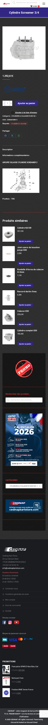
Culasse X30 (23, 311)
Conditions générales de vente (17, 594)
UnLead (14, 722)
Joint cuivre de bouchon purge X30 (28, 248)
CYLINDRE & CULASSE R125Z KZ (23, 116)
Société (8, 611)
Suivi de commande (13, 605)
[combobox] (24, 486)
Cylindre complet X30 (27, 330)
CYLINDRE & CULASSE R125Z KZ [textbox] (23, 486)
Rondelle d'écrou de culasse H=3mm (30, 270)
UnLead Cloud (32, 722)
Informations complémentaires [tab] (15, 155)
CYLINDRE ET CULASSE (19, 123)
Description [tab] (7, 149)
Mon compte (10, 600)
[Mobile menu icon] (44, 3)
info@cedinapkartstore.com (13, 568)
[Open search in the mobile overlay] (25, 2)
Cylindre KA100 (24, 228)
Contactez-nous (11, 589)
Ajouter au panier (26, 103)
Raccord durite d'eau (27, 291)
